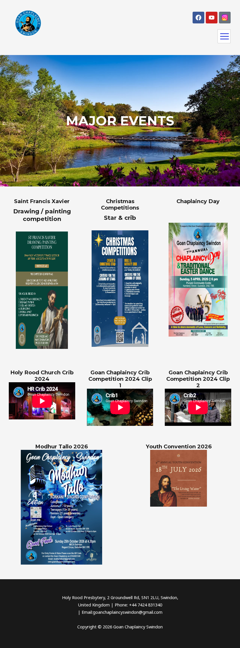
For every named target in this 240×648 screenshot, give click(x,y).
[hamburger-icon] (224, 36)
